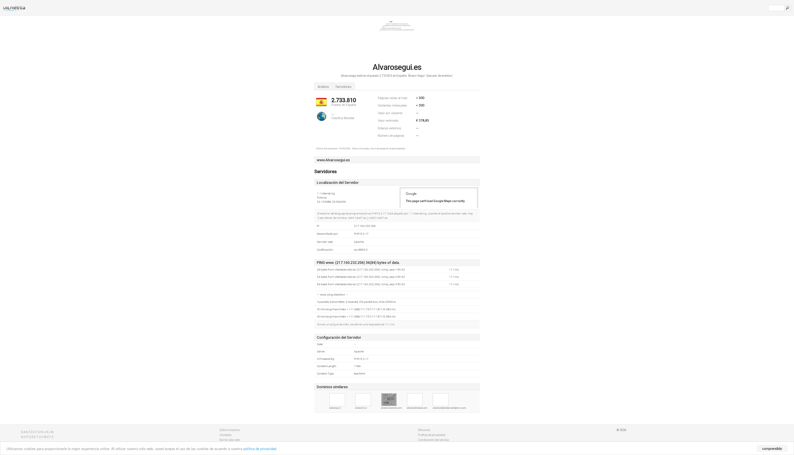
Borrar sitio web (230, 440)
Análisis (323, 87)
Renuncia (424, 430)
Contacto (226, 435)
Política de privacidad (431, 435)
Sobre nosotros (230, 430)
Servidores (343, 87)
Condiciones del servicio (433, 440)
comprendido (772, 448)
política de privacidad (259, 448)
